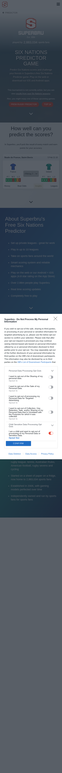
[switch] (51, 377)
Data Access (31, 454)
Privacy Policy (47, 454)
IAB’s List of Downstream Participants (34, 362)
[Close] (56, 319)
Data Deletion (15, 454)
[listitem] (31, 370)
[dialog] (31, 386)
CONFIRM (18, 443)
